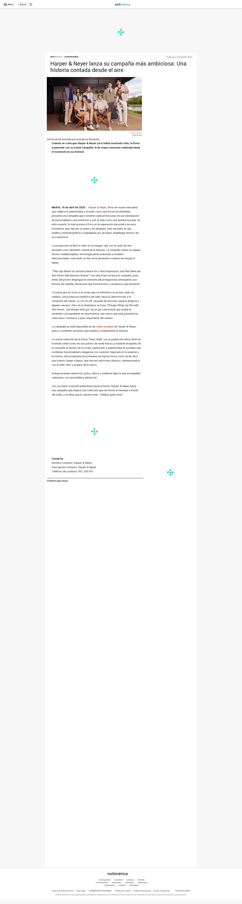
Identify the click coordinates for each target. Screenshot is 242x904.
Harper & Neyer (136, 133)
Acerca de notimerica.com (62, 890)
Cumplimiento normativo (100, 890)
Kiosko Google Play (162, 890)
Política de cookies (123, 890)
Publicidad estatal (182, 890)
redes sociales (104, 327)
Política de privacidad (142, 890)
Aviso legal (80, 890)
